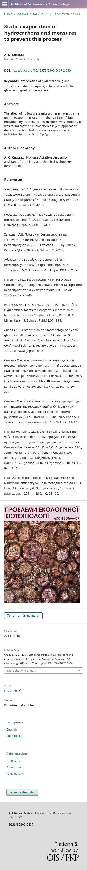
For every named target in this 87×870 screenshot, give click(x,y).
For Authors (13, 767)
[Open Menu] (4, 4)
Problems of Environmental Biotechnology (40, 4)
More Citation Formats (21, 670)
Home (8, 14)
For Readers (13, 761)
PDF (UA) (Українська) (25, 615)
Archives (22, 14)
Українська (14, 736)
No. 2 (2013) (40, 14)
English (11, 729)
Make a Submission (22, 792)
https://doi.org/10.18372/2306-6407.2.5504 (42, 70)
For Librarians (15, 773)
